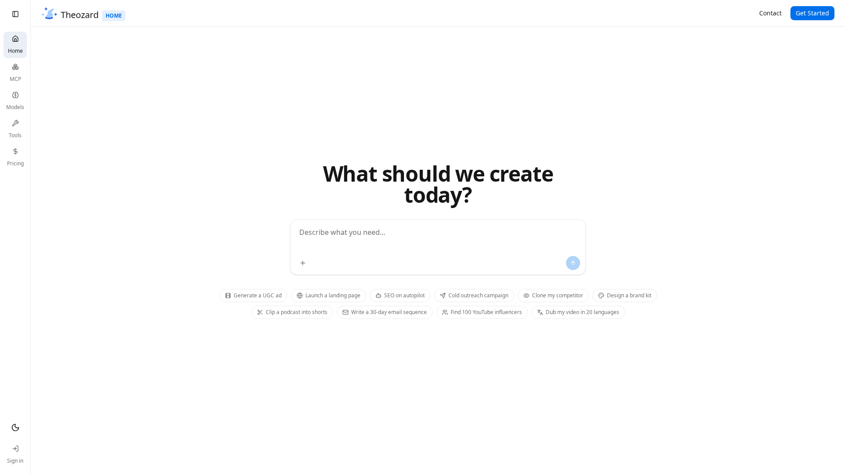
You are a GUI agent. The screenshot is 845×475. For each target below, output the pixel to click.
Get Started (812, 13)
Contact (770, 13)
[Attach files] (303, 263)
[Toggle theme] (15, 427)
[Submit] (573, 263)
